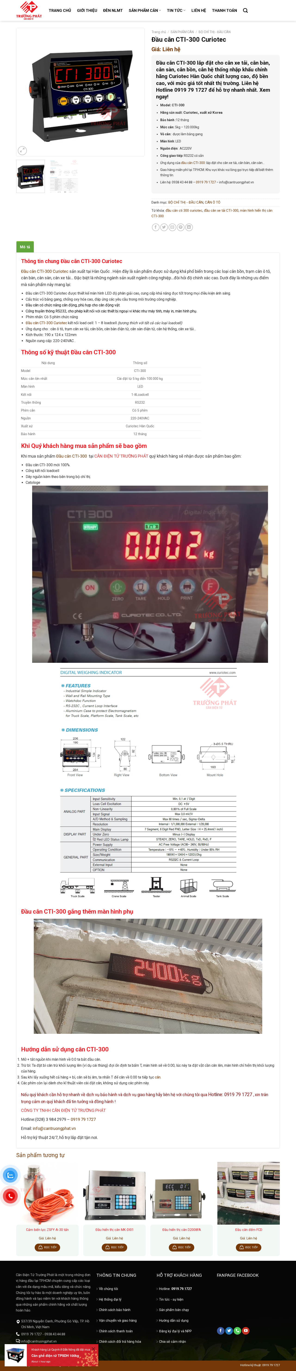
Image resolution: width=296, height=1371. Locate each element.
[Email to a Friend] (172, 227)
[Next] (136, 92)
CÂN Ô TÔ (212, 202)
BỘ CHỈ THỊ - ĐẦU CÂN (215, 32)
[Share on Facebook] (156, 227)
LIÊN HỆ (198, 10)
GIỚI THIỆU (87, 10)
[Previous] (24, 92)
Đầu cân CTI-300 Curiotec (46, 323)
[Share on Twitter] (164, 227)
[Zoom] (22, 150)
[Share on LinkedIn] (189, 227)
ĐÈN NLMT (113, 10)
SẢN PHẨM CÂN (143, 10)
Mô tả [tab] (25, 247)
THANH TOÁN (224, 10)
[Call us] (237, 1331)
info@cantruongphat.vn (54, 1128)
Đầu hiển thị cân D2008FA (181, 1230)
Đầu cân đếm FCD (248, 1230)
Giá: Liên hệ (165, 49)
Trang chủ (158, 32)
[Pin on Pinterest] (181, 227)
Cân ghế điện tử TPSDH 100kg (55, 1355)
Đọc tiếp (50, 1247)
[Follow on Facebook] (221, 1331)
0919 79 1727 (206, 182)
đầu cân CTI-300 (193, 163)
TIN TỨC (174, 10)
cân (157, 1077)
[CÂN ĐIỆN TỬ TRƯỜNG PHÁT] (29, 10)
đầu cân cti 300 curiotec (184, 210)
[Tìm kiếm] (245, 10)
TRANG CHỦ (60, 10)
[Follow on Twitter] (229, 1331)
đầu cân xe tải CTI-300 (221, 210)
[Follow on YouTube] (246, 1331)
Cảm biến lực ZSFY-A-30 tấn (47, 1230)
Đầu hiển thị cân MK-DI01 (115, 1230)
